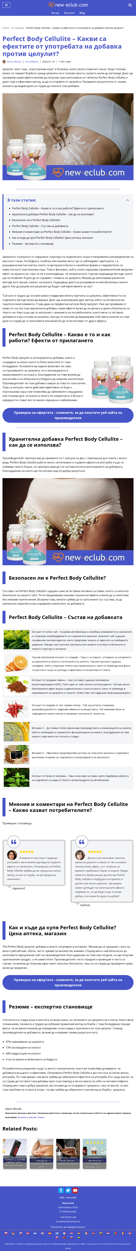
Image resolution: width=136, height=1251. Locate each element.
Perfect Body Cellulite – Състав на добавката (40, 226)
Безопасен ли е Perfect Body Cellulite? (36, 220)
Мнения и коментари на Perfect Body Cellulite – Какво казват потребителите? (62, 232)
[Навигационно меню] (6, 5)
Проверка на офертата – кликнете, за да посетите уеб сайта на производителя (68, 415)
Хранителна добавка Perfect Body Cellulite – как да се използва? (53, 214)
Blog (82, 13)
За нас (55, 13)
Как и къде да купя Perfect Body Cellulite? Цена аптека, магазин (52, 238)
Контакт (69, 13)
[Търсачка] (130, 5)
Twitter (41, 1117)
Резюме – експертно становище (33, 244)
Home (5, 27)
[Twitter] (68, 1190)
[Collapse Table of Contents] (128, 200)
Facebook (22, 1117)
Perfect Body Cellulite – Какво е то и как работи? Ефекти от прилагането (58, 208)
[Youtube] (75, 1190)
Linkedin (32, 1117)
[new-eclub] (68, 5)
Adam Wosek (14, 61)
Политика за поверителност (68, 1227)
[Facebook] (61, 1190)
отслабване (17, 27)
